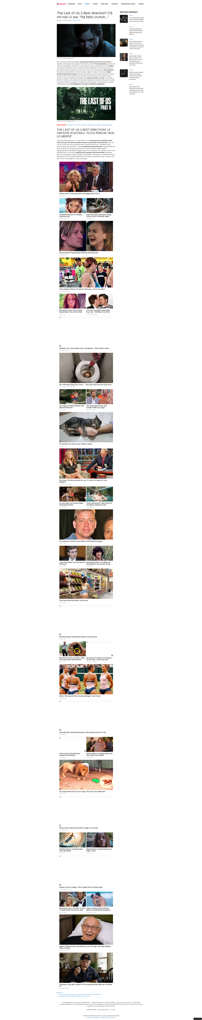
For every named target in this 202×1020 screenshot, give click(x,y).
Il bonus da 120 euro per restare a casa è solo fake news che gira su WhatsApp (80, 994)
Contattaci (113, 1009)
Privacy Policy (104, 1017)
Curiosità (114, 4)
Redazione (96, 1017)
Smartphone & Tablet (128, 4)
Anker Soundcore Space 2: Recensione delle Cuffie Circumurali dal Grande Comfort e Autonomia (136, 75)
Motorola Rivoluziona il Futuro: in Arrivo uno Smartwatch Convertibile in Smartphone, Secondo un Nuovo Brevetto (136, 45)
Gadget (95, 4)
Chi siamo (89, 1017)
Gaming (87, 4)
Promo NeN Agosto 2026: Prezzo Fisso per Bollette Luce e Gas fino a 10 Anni (136, 19)
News (80, 4)
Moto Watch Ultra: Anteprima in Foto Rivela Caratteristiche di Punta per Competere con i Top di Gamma (136, 90)
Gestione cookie (197, 1018)
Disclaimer (112, 1017)
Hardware (71, 4)
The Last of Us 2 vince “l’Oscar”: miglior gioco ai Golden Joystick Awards (89, 125)
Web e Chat (104, 4)
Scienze (141, 4)
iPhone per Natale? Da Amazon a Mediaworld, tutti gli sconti (74, 996)
